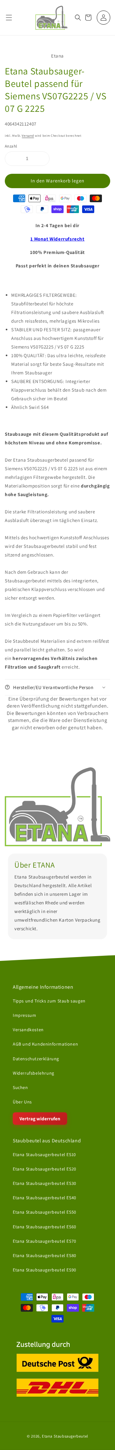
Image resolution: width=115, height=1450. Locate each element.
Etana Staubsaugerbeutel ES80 (44, 1255)
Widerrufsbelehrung (33, 1073)
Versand (28, 136)
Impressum (24, 1015)
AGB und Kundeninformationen (45, 1044)
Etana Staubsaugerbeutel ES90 (44, 1270)
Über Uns (22, 1102)
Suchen (20, 1087)
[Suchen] (78, 18)
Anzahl (11, 146)
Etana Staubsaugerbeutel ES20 (44, 1169)
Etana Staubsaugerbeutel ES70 (44, 1241)
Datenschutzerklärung (36, 1058)
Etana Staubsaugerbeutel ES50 (44, 1212)
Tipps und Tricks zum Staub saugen (49, 1001)
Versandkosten (28, 1029)
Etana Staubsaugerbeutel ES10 (44, 1154)
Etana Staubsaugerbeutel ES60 (44, 1226)
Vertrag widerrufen (39, 1119)
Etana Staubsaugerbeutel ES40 (44, 1198)
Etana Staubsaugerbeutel (65, 1436)
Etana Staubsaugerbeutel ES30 (44, 1183)
